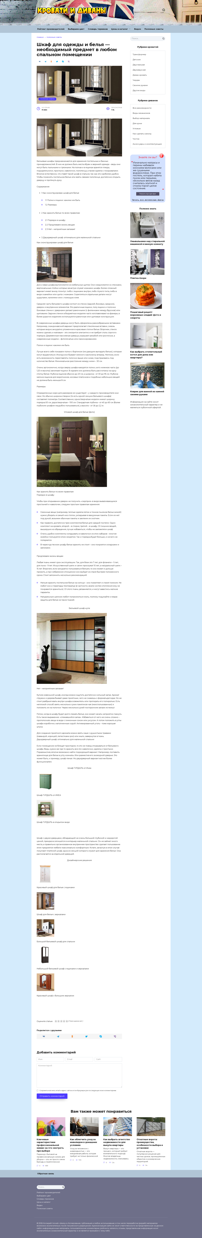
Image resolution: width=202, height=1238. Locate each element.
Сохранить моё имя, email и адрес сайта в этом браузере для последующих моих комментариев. (77, 1090)
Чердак (136, 80)
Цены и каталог (119, 29)
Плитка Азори (138, 278)
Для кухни (137, 123)
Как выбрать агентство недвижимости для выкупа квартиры (116, 1142)
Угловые (137, 128)
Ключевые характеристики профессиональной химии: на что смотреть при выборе (50, 1145)
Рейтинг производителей (50, 29)
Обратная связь (45, 1174)
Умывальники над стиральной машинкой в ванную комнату (147, 242)
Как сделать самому (142, 134)
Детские (137, 59)
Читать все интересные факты (148, 200)
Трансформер (139, 54)
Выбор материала (141, 118)
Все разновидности (142, 108)
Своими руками (140, 85)
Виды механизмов (141, 113)
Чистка (136, 139)
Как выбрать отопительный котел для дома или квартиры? (146, 355)
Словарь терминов (98, 29)
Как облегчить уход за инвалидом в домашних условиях (83, 1142)
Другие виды (139, 90)
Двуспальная (139, 65)
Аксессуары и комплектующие (147, 144)
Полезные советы (153, 29)
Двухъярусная (139, 70)
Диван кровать (140, 75)
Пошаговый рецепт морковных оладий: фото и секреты (145, 315)
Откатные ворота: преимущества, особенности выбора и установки (150, 1143)
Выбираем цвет (76, 29)
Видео (137, 29)
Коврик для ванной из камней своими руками (147, 393)
